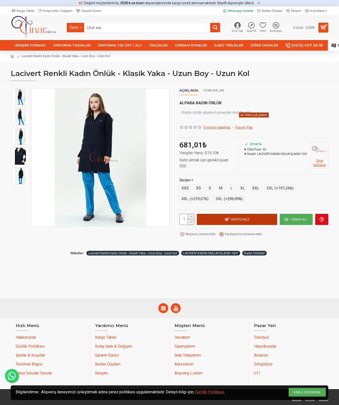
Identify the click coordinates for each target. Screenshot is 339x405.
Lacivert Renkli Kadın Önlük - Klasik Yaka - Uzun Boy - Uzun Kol (132, 253)
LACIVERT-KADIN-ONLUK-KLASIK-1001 (210, 253)
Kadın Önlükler (254, 253)
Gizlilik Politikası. (210, 392)
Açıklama (188, 90)
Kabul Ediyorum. (307, 392)
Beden (185, 180)
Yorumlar (213, 90)
